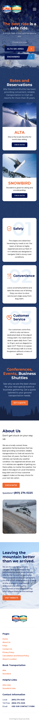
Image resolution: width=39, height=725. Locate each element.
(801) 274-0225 (23, 492)
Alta (4, 670)
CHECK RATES (19, 145)
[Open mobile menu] (34, 9)
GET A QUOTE (20, 403)
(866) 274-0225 (18, 703)
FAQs (4, 646)
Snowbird (6, 674)
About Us (6, 642)
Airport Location (9, 659)
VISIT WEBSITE (11, 598)
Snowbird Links (9, 688)
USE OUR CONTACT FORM (23, 706)
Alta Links (6, 685)
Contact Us (7, 649)
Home (5, 639)
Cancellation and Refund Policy (15, 656)
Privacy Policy (8, 652)
